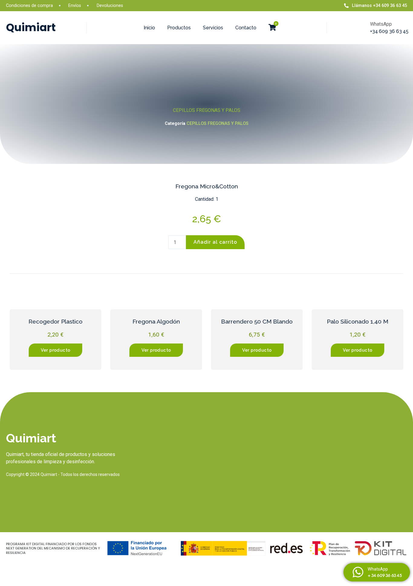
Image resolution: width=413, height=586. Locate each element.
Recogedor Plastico (55, 321)
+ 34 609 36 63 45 (384, 575)
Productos (179, 28)
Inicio (149, 28)
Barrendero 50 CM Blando (257, 321)
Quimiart (31, 27)
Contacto (245, 28)
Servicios (213, 28)
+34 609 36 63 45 (389, 31)
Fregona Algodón (156, 321)
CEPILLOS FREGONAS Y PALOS (206, 110)
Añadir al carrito (215, 242)
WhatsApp (378, 569)
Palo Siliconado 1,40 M (357, 321)
